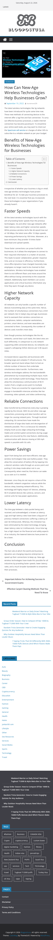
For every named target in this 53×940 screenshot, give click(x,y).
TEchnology (39, 866)
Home (4, 720)
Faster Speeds (16, 168)
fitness (39, 847)
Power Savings (16, 176)
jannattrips (34, 853)
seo (5, 866)
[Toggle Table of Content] (43, 159)
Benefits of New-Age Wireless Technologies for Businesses (27, 164)
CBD (3, 687)
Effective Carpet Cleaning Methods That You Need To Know (27, 591)
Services (5, 741)
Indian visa (19, 853)
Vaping (28, 879)
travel (6, 872)
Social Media (7, 745)
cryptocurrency (21, 840)
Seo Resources (8, 736)
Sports (4, 749)
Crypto (6, 840)
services (16, 866)
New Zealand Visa (11, 859)
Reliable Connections (19, 174)
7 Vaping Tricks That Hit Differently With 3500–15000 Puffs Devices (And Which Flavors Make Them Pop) (31, 643)
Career (5, 683)
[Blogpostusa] (5, 40)
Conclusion (12, 182)
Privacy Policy (8, 907)
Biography (6, 675)
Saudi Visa (39, 859)
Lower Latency (16, 179)
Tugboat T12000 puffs (24, 872)
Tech (27, 866)
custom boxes (39, 840)
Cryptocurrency (8, 691)
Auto (4, 667)
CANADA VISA (35, 834)
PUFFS (27, 859)
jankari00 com (8, 724)
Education (6, 695)
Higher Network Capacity (20, 171)
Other (4, 732)
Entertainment (8, 700)
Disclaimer (6, 902)
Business (5, 679)
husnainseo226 (32, 103)
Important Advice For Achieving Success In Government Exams (25, 581)
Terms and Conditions (11, 912)
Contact (5, 897)
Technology (9, 82)
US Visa (7, 879)
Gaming (5, 708)
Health (4, 716)
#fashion (7, 834)
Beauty (5, 671)
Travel (4, 757)
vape (18, 879)
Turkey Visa (43, 872)
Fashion (5, 704)
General (5, 712)
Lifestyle (5, 728)
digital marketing (11, 847)
